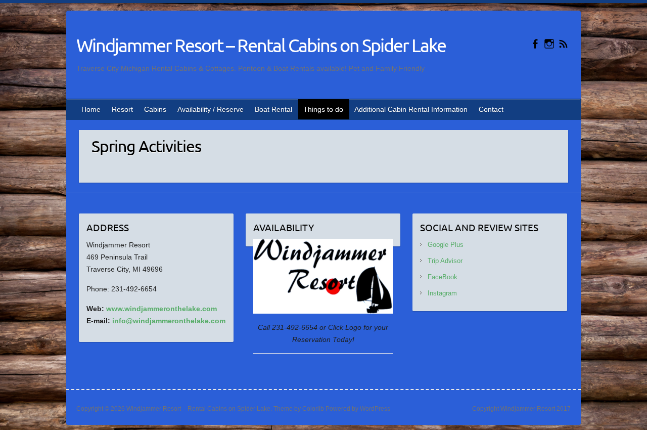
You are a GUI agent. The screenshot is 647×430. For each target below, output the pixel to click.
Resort (122, 109)
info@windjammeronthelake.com (168, 321)
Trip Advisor (445, 261)
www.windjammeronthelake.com (161, 309)
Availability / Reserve (210, 109)
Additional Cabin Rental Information (411, 109)
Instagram (442, 293)
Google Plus (446, 244)
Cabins (155, 109)
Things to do (323, 109)
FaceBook (442, 277)
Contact (491, 109)
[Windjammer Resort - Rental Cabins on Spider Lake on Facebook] (535, 43)
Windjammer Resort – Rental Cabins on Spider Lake (261, 45)
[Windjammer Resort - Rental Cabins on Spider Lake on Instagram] (549, 43)
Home (91, 109)
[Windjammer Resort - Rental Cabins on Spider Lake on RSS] (563, 43)
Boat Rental (273, 109)
